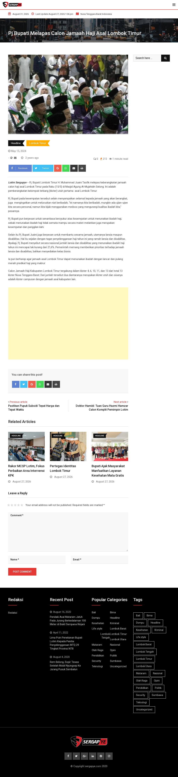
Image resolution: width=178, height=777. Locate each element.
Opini (113, 650)
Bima (113, 612)
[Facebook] (15, 384)
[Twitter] (24, 384)
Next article (120, 401)
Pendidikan (98, 655)
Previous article (18, 401)
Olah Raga (97, 650)
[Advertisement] (68, 323)
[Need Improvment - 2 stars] (12, 505)
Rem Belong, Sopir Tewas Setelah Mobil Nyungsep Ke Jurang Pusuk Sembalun (65, 665)
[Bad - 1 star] (8, 505)
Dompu (96, 617)
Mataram (97, 644)
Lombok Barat (118, 628)
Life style (97, 628)
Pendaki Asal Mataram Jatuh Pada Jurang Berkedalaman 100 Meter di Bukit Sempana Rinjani (68, 620)
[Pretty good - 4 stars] (18, 505)
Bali (94, 612)
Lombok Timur (37, 143)
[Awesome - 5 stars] (21, 505)
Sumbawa (115, 661)
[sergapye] (15, 157)
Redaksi (12, 612)
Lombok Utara (118, 639)
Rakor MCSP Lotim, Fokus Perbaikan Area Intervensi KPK (26, 470)
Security (96, 661)
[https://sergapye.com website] (11, 157)
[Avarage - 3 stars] (15, 505)
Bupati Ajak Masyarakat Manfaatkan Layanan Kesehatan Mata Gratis (108, 470)
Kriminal (114, 623)
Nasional (115, 644)
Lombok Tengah (105, 635)
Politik (113, 655)
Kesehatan (98, 623)
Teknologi (97, 666)
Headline (16, 143)
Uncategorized (118, 666)
